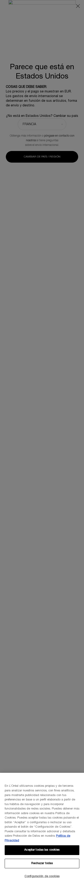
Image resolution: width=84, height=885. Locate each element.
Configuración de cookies (42, 876)
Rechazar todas (42, 863)
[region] (42, 829)
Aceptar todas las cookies (42, 850)
